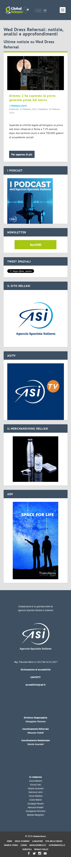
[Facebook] (28, 853)
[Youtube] (45, 853)
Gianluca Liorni (19, 105)
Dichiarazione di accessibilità (35, 669)
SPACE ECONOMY (22, 841)
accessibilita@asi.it (35, 684)
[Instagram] (39, 853)
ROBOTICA (27, 849)
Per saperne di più (21, 154)
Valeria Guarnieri (35, 744)
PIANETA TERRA (11, 845)
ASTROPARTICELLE (57, 845)
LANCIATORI (37, 841)
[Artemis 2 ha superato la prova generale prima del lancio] (35, 73)
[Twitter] (34, 853)
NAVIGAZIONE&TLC (37, 845)
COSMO (24, 845)
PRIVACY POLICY (41, 849)
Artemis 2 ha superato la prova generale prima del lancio (32, 98)
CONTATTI (35, 677)
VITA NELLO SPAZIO (53, 841)
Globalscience (39, 836)
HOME (9, 841)
